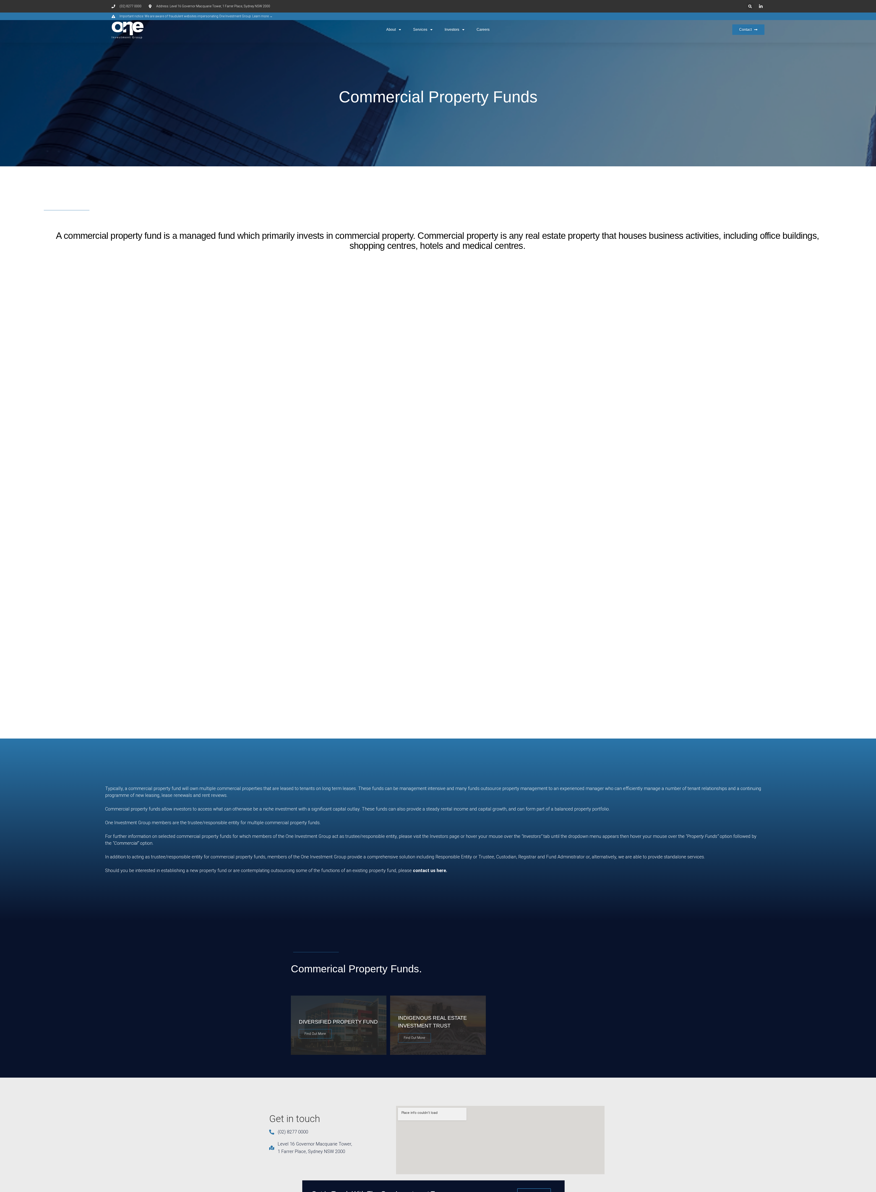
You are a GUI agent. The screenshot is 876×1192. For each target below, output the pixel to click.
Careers (483, 29)
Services (420, 29)
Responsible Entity (453, 857)
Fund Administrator (565, 857)
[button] (750, 6)
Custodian (506, 857)
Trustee (486, 857)
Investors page (444, 836)
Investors (452, 29)
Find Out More (315, 1034)
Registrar (527, 857)
